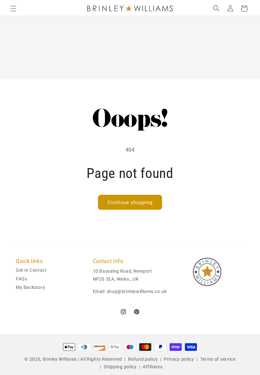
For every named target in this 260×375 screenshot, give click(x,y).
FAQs (21, 278)
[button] (13, 9)
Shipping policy (120, 366)
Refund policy (143, 359)
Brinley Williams (60, 359)
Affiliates (152, 366)
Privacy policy (179, 359)
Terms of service (218, 359)
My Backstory (30, 287)
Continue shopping (130, 202)
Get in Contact (31, 271)
